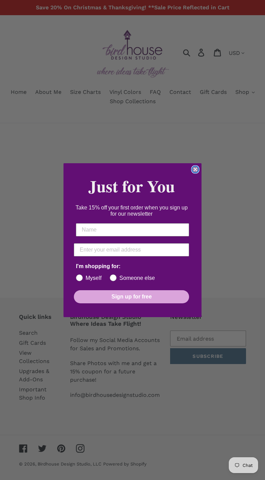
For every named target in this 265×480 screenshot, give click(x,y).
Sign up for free (131, 297)
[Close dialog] (195, 169)
